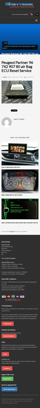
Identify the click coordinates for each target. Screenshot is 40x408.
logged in (12, 231)
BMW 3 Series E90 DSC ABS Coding (12, 195)
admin (5, 77)
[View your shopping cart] (31, 14)
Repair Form (7, 379)
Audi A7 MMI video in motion (11, 167)
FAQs (5, 354)
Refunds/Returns (9, 336)
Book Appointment (9, 389)
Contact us (7, 368)
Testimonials (8, 324)
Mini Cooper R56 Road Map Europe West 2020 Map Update (20, 223)
